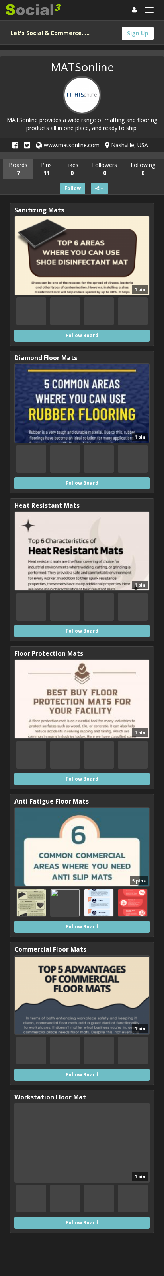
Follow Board (82, 335)
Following (143, 169)
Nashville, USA (128, 145)
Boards (18, 169)
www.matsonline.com (71, 145)
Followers (104, 169)
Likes (71, 169)
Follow (72, 188)
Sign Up (137, 33)
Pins (46, 169)
